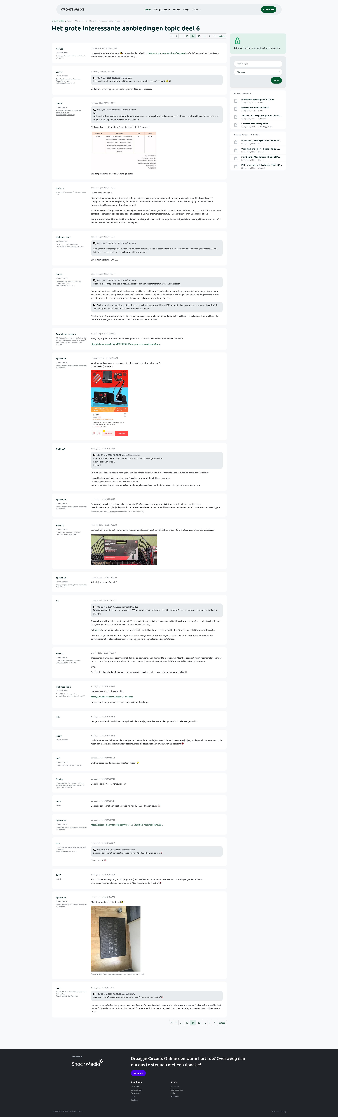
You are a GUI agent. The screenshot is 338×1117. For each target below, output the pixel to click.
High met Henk (63, 237)
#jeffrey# (60, 448)
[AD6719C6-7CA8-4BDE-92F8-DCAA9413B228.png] (109, 402)
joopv (59, 735)
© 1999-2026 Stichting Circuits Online (68, 1111)
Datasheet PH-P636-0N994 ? (255, 107)
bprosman (61, 358)
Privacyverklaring (279, 1111)
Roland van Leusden (66, 333)
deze (97, 630)
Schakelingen (136, 1090)
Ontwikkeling (81, 21)
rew (58, 843)
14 (193, 36)
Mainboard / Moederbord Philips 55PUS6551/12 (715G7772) (270, 156)
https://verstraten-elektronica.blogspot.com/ (65, 82)
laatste (222, 36)
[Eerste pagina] (171, 35)
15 (199, 36)
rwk (58, 716)
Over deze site (177, 1090)
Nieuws (176, 9)
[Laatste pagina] (214, 35)
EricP (58, 801)
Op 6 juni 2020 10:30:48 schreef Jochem (116, 243)
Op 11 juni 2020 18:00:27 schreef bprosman (118, 454)
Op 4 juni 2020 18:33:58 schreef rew (114, 77)
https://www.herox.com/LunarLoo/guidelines (112, 696)
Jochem (60, 188)
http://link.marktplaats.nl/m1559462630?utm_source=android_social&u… (125, 343)
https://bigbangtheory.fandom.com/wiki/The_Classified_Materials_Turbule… (127, 824)
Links (133, 1096)
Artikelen (135, 1086)
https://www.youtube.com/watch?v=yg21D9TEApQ (68, 533)
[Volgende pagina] (210, 35)
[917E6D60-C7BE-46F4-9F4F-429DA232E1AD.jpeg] (115, 938)
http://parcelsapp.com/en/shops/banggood (166, 53)
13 (187, 36)
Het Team (175, 1086)
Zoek (276, 80)
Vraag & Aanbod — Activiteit (246, 134)
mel (58, 758)
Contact (134, 1100)
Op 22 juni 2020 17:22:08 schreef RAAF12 (117, 606)
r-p (57, 600)
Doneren (138, 1073)
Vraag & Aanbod (162, 9)
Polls (173, 1093)
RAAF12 (60, 525)
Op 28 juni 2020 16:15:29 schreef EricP (115, 993)
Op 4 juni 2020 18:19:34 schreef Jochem (116, 109)
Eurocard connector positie (254, 123)
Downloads (135, 1093)
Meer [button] (195, 9)
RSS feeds (175, 1096)
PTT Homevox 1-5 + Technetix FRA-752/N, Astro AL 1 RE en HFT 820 (274, 164)
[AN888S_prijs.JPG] (124, 150)
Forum (147, 9)
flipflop (59, 779)
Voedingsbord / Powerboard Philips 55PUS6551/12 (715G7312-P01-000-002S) (279, 148)
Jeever (59, 71)
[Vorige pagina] (176, 35)
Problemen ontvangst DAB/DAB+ (257, 99)
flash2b (59, 48)
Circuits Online (58, 21)
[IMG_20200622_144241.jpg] (124, 548)
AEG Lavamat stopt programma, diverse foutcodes (266, 115)
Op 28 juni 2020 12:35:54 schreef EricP (115, 849)
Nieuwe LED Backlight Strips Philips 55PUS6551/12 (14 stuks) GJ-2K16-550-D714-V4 (282, 140)
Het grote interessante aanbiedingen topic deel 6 (110, 21)
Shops (186, 9)
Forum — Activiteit (242, 93)
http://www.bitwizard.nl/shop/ (67, 851)
